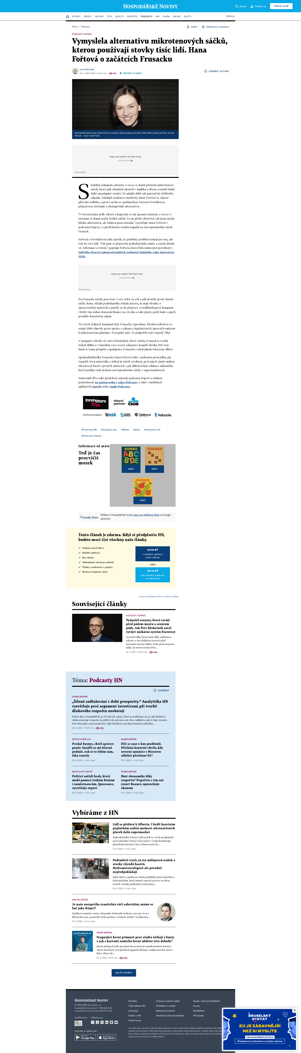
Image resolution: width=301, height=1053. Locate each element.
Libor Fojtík (95, 136)
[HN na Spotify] (111, 1022)
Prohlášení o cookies (165, 1006)
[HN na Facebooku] (97, 1022)
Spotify (97, 386)
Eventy (196, 1006)
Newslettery (199, 1011)
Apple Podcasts (120, 386)
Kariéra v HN (135, 1016)
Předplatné (281, 6)
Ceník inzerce (135, 1020)
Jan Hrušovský (87, 69)
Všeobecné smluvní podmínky (170, 1016)
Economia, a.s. (94, 1005)
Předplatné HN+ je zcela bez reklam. (163, 596)
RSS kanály (198, 1016)
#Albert (125, 429)
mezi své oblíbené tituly (146, 514)
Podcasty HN (105, 680)
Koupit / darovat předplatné (206, 1001)
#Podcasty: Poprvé (91, 435)
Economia (133, 1011)
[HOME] (67, 17)
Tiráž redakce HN (137, 1006)
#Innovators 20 (152, 429)
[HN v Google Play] (85, 1037)
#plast (136, 429)
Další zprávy (123, 972)
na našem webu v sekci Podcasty (116, 382)
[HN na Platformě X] (92, 1022)
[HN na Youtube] (116, 1022)
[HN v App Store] (106, 1037)
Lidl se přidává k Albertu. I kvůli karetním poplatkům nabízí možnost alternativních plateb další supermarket (144, 828)
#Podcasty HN (89, 429)
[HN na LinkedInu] (106, 1022)
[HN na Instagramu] (102, 1022)
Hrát (131, 469)
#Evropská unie (109, 429)
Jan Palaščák (80, 899)
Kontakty (133, 1001)
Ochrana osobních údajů (168, 1001)
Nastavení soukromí (165, 1011)
